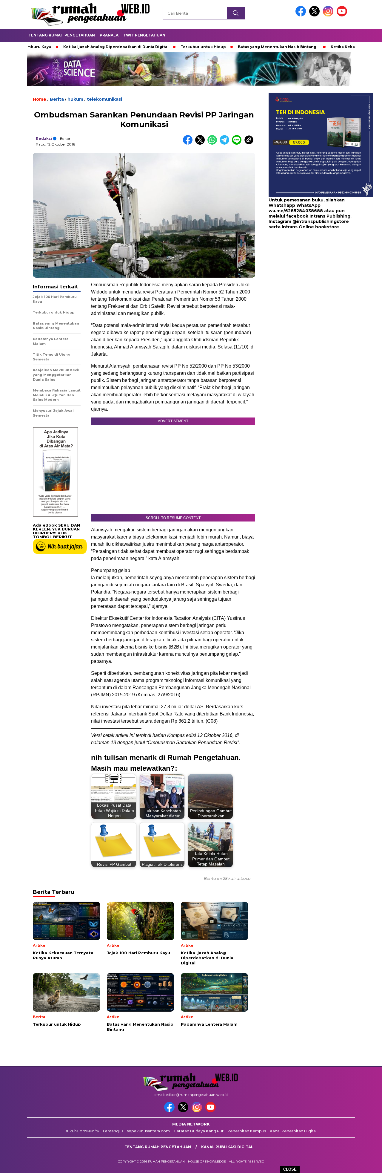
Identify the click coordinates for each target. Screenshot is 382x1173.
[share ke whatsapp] (213, 143)
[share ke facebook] (189, 143)
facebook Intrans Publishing (318, 216)
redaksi (44, 138)
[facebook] (301, 15)
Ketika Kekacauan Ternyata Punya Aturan (338, 47)
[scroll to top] (365, 1164)
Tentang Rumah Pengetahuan (61, 35)
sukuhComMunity (82, 1130)
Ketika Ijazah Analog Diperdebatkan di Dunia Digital (81, 47)
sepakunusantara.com (148, 1130)
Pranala (109, 35)
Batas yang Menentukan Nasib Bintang (243, 47)
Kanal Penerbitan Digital (293, 1130)
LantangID (113, 1130)
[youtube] (343, 15)
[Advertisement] (306, 278)
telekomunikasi (104, 99)
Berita (57, 99)
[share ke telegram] (226, 143)
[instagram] (329, 15)
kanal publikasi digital (227, 1147)
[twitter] (315, 15)
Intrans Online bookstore (310, 227)
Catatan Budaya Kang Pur (199, 1130)
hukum (75, 99)
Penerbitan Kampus (246, 1130)
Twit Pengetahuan (144, 35)
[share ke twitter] (201, 143)
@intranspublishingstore (320, 221)
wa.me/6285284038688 (296, 211)
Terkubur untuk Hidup (169, 47)
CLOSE (290, 1169)
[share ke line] (238, 143)
